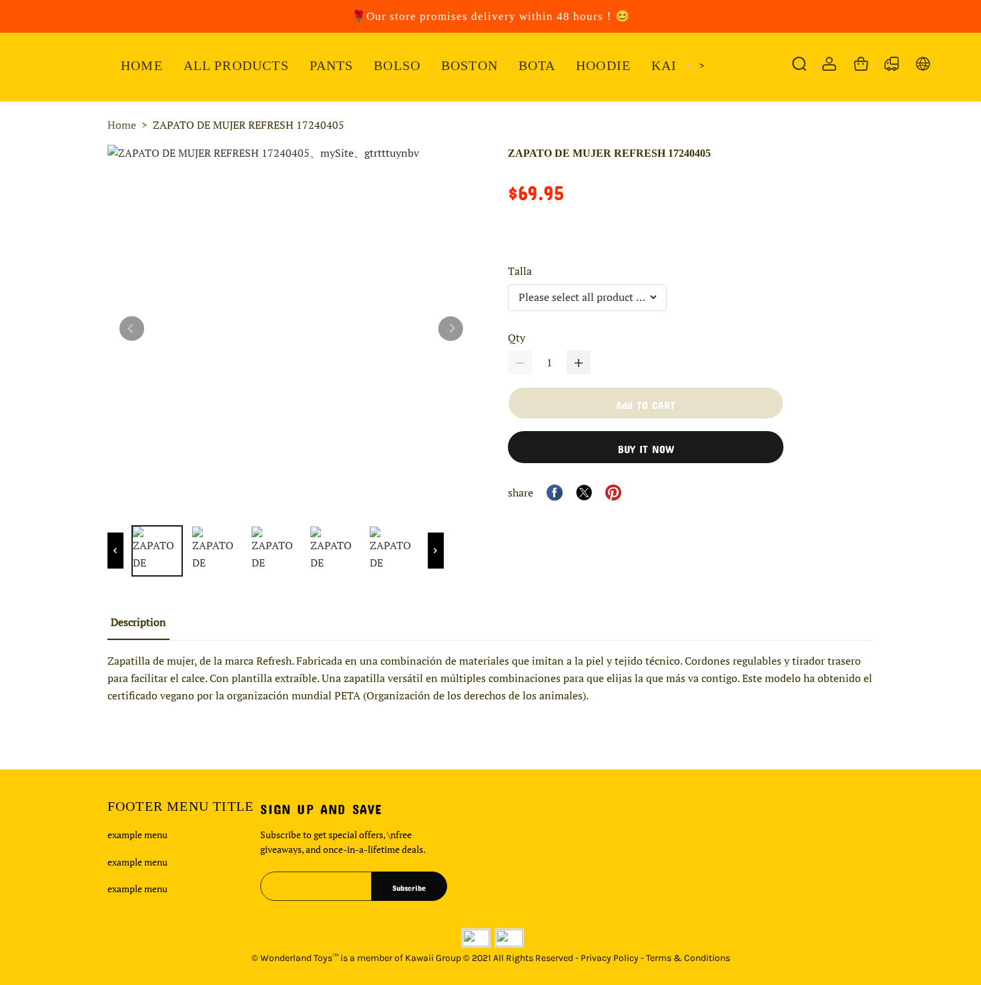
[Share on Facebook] (555, 492)
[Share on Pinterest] (613, 492)
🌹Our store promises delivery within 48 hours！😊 (491, 16)
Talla (520, 271)
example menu (137, 834)
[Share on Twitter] (584, 492)
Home (121, 124)
